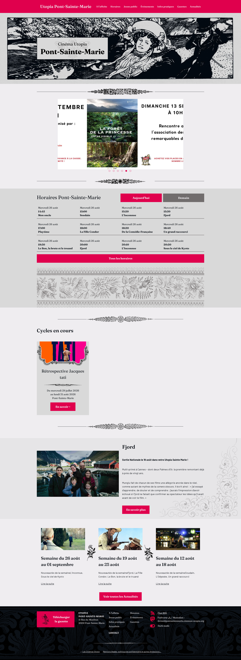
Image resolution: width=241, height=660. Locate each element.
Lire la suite (47, 583)
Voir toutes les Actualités (120, 596)
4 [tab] (122, 171)
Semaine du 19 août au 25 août (117, 561)
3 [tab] (118, 171)
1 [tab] (110, 171)
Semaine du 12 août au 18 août (175, 561)
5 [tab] (126, 171)
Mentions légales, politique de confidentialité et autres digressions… (132, 651)
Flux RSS (162, 613)
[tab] (141, 198)
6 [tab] (131, 171)
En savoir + (63, 406)
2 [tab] (114, 171)
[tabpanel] (120, 229)
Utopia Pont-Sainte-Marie (65, 6)
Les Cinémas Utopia (91, 651)
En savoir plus (136, 509)
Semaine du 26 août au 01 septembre (60, 561)
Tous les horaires (120, 258)
